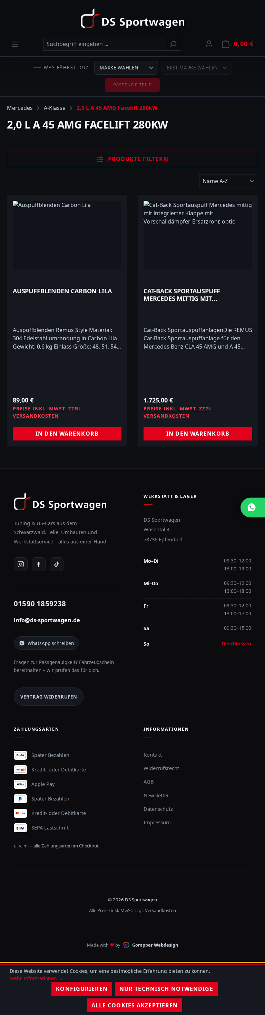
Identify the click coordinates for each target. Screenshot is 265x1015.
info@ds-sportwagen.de (47, 620)
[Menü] (15, 44)
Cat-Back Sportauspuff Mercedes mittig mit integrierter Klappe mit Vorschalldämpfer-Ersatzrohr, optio (197, 294)
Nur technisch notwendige (166, 989)
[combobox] (104, 44)
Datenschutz (158, 808)
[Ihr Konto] (209, 43)
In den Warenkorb (67, 433)
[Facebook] (39, 564)
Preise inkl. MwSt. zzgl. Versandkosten (48, 412)
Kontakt (153, 754)
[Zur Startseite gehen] (132, 18)
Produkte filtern (137, 159)
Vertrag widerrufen (48, 697)
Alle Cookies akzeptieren (134, 1005)
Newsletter (156, 795)
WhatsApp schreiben (51, 643)
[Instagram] (21, 564)
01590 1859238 (40, 603)
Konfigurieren (82, 989)
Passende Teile (132, 85)
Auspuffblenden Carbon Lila (62, 291)
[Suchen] (173, 44)
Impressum (157, 822)
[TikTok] (56, 564)
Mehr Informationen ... (36, 978)
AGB (149, 781)
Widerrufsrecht (161, 768)
